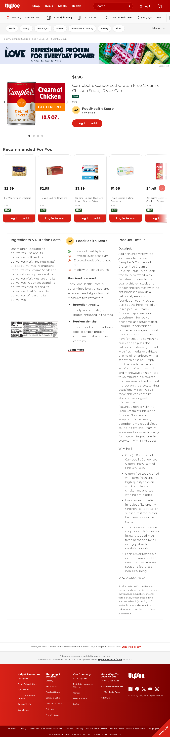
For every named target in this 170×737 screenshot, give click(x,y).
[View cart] (160, 6)
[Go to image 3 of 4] (38, 136)
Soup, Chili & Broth (49, 38)
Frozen (60, 28)
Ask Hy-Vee (23, 678)
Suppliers (76, 734)
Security (79, 728)
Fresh (12, 28)
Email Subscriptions (27, 684)
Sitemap (12, 728)
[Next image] (67, 102)
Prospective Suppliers (59, 734)
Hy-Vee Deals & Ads (110, 680)
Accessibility (116, 734)
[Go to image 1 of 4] (29, 136)
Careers (76, 693)
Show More (125, 613)
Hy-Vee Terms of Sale (110, 659)
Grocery (49, 680)
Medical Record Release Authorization (128, 728)
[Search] (129, 6)
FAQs (76, 704)
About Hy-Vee (79, 678)
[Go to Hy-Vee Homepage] (12, 6)
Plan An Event (52, 715)
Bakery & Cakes (52, 698)
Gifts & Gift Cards (53, 703)
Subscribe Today (131, 647)
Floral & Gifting (52, 692)
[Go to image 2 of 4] (34, 136)
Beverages (43, 28)
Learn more (76, 349)
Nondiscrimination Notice (95, 734)
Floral (119, 28)
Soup (64, 38)
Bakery (104, 28)
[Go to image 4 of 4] (42, 136)
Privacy (22, 728)
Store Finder (23, 710)
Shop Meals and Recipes (112, 686)
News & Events (80, 698)
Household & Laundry (82, 28)
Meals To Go (51, 686)
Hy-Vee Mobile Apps (110, 692)
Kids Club (105, 698)
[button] (88, 113)
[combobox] (113, 6)
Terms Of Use (92, 728)
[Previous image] (5, 102)
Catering (49, 709)
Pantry (26, 28)
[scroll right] (162, 188)
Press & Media (24, 704)
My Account (23, 689)
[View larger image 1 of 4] (36, 102)
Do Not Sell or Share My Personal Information (51, 728)
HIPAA (104, 728)
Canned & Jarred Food (24, 38)
